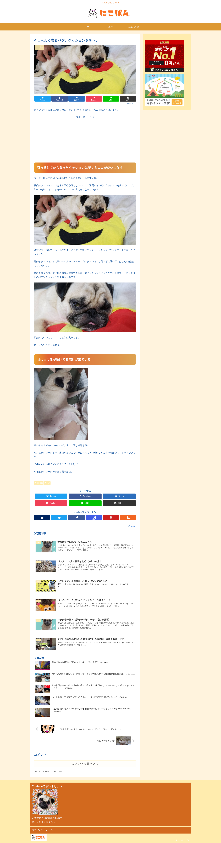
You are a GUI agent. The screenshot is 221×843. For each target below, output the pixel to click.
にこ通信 (39, 483)
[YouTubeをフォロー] (111, 517)
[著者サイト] (42, 517)
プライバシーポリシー (43, 830)
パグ (48, 483)
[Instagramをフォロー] (94, 517)
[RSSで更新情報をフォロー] (128, 517)
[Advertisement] (85, 137)
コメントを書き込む (85, 763)
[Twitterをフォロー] (59, 517)
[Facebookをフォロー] (76, 517)
